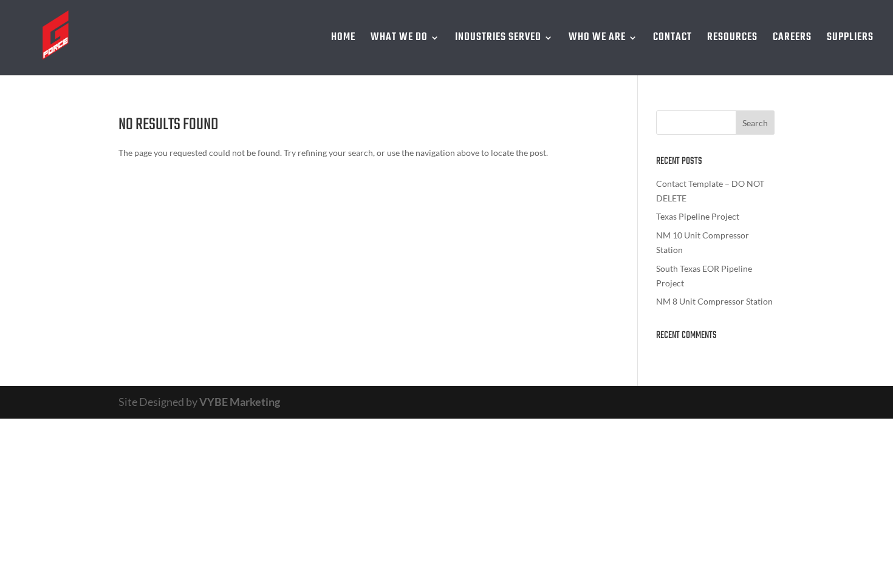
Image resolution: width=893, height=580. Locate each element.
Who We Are (597, 39)
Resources (732, 39)
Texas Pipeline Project (697, 216)
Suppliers (850, 39)
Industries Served (498, 39)
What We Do (399, 39)
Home (343, 39)
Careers (792, 39)
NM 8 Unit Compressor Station (714, 301)
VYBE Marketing (239, 401)
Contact (672, 39)
